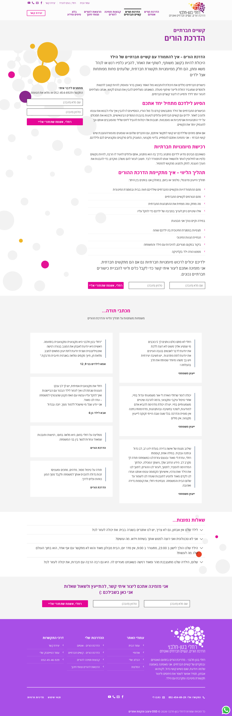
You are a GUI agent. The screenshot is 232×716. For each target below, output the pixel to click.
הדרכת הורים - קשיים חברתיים (84, 652)
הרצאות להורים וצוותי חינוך (92, 13)
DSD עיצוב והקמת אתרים (143, 711)
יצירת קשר (50, 3)
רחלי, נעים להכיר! (67, 3)
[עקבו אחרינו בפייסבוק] (41, 3)
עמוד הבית (85, 3)
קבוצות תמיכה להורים (112, 13)
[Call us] (33, 3)
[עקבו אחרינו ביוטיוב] (29, 3)
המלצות (135, 667)
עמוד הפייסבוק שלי (49, 652)
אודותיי (136, 652)
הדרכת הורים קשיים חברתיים (132, 13)
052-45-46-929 (50, 660)
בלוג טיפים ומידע (74, 13)
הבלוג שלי (134, 660)
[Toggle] (201, 530)
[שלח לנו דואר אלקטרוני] (37, 3)
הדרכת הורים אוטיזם (151, 13)
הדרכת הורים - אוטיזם (88, 645)
